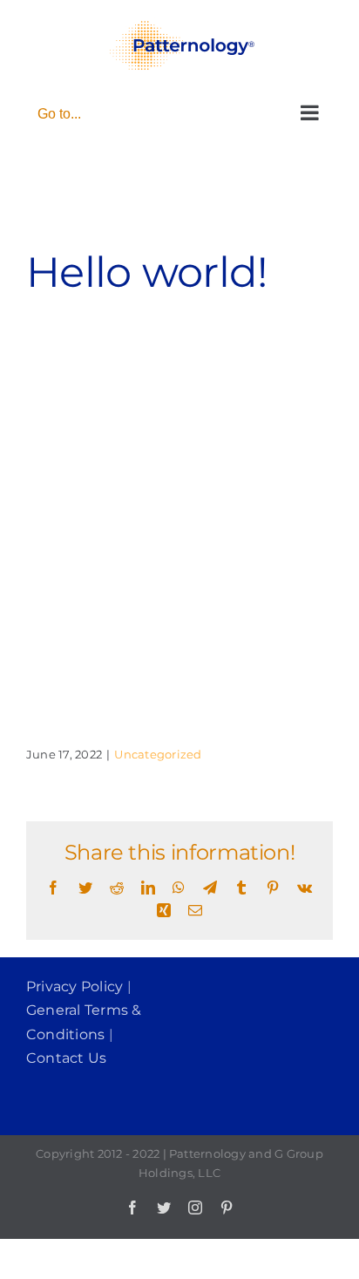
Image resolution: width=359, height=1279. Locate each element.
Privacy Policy (74, 986)
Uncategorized (157, 754)
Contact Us (66, 1058)
